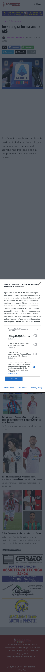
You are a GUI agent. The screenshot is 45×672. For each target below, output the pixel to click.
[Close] (40, 284)
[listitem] (22, 330)
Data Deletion (8, 388)
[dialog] (22, 336)
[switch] (35, 335)
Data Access (22, 388)
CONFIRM (14, 378)
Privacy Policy (36, 388)
